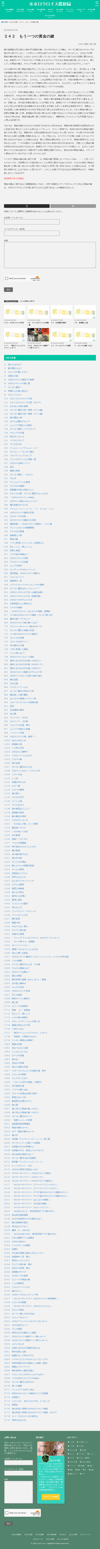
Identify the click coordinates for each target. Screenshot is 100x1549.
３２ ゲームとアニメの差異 (17, 482)
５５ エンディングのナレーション (20, 569)
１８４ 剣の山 (11, 1059)
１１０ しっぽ (11, 778)
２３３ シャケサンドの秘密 (17, 1245)
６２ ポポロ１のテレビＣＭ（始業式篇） (23, 596)
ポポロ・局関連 (84, 1458)
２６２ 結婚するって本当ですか (19, 1355)
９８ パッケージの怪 (14, 733)
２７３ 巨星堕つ (12, 1397)
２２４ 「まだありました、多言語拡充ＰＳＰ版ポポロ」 (30, 1211)
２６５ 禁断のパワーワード (17, 1367)
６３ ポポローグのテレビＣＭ (18, 600)
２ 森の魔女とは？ (13, 368)
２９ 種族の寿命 (12, 471)
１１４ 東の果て (12, 793)
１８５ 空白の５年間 (14, 1063)
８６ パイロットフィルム (16, 687)
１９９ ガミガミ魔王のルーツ (18, 1116)
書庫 (71, 1470)
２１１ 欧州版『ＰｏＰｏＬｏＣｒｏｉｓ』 (24, 1162)
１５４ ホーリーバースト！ (17, 945)
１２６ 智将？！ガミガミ (16, 839)
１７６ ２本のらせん (14, 1029)
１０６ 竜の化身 (12, 763)
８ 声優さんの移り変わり (16, 391)
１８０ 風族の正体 (13, 1044)
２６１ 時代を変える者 (15, 1351)
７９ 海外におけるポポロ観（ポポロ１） (23, 660)
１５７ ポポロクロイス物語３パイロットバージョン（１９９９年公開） (37, 957)
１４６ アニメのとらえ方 (16, 915)
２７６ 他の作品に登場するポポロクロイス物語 (26, 1408)
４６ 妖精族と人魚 (13, 535)
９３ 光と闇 (10, 714)
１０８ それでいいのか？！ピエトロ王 (22, 771)
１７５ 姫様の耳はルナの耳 (17, 1025)
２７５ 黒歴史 (11, 1405)
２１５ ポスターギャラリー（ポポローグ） (24, 1177)
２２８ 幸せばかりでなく (16, 1226)
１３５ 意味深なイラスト (16, 873)
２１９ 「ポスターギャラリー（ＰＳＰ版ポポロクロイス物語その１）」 (37, 1192)
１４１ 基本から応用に (15, 896)
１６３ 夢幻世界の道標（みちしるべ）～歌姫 (25, 979)
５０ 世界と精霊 (12, 550)
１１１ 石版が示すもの (15, 782)
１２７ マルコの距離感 (15, 843)
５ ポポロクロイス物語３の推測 (19, 379)
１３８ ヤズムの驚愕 (14, 884)
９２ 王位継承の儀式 (14, 710)
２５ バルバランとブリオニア (18, 455)
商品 (90, 1466)
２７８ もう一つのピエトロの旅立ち (21, 1416)
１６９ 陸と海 (11, 1002)
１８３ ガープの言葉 (14, 1055)
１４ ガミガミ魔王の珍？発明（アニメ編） (24, 414)
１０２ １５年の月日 (14, 748)
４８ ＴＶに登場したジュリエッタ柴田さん (24, 543)
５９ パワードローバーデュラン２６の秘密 (24, 585)
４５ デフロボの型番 (14, 531)
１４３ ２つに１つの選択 (16, 903)
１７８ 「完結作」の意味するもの (20, 1036)
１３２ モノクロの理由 (15, 862)
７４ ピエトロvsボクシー (16, 641)
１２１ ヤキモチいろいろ (16, 820)
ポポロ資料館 (86, 1462)
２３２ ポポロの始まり (15, 1241)
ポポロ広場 (13, 22)
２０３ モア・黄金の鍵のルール (19, 1131)
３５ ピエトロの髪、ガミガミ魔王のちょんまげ (26, 493)
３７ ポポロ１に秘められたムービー (21, 501)
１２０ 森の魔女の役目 (15, 816)
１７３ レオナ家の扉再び (16, 1017)
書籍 (78, 1470)
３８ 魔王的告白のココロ (16, 505)
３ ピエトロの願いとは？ (16, 372)
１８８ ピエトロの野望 (15, 1074)
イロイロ (82, 1454)
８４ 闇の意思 (11, 679)
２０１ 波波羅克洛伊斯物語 (17, 1124)
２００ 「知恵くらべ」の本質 (18, 1120)
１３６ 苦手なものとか (15, 877)
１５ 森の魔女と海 (13, 417)
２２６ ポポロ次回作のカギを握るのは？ (23, 1219)
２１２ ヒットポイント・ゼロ (18, 1165)
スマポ (72, 1458)
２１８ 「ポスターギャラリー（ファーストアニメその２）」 (32, 1188)
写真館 (82, 1466)
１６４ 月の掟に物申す (15, 983)
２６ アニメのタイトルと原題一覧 (20, 459)
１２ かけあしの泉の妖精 (16, 406)
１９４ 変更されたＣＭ (15, 1097)
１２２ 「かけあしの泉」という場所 (21, 824)
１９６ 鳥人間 (11, 1105)
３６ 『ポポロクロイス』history (19, 497)
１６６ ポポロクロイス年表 (17, 991)
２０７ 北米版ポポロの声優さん (19, 1146)
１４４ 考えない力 (13, 907)
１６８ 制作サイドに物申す (17, 998)
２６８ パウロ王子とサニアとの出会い (22, 1378)
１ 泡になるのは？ (13, 364)
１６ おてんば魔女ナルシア (17, 421)
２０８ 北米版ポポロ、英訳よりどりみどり (24, 1150)
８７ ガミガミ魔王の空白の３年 (19, 691)
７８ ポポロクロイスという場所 (19, 657)
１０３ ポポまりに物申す (16, 752)
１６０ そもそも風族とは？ (17, 968)
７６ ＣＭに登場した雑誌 (16, 649)
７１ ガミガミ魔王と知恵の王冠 (19, 630)
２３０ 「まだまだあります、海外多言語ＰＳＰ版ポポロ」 (31, 1234)
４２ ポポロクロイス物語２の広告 (20, 520)
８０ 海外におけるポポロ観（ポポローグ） (24, 664)
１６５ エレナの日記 (14, 987)
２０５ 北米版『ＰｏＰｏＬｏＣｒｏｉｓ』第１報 (27, 1139)
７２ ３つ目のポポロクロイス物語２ (21, 634)
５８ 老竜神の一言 (13, 581)
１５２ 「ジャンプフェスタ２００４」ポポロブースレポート (32, 938)
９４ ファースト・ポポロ (16, 717)
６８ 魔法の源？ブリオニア (17, 619)
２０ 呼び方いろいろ (14, 436)
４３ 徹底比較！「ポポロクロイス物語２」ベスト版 (28, 524)
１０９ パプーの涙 (13, 774)
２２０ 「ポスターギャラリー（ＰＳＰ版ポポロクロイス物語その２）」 (37, 1196)
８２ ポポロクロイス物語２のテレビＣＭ (23, 672)
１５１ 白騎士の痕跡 (14, 934)
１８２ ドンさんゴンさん (16, 1051)
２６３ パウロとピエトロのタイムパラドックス (26, 1359)
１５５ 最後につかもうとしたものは (21, 949)
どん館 (81, 1446)
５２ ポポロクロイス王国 (16, 558)
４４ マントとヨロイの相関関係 (19, 528)
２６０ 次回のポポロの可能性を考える (22, 1348)
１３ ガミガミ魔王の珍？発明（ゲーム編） (24, 410)
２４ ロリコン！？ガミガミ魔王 (19, 452)
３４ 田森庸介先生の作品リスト (19, 490)
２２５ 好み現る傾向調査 (16, 1215)
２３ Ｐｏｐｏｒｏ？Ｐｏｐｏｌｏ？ (21, 448)
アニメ (72, 1454)
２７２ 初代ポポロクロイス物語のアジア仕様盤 (26, 1393)
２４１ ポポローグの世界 (16, 1276)
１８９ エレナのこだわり (16, 1078)
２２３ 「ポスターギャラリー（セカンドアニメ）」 (28, 1207)
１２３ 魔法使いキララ (15, 828)
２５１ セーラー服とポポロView (19, 1314)
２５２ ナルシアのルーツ (16, 1317)
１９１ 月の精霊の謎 (14, 1086)
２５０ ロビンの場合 (14, 1310)
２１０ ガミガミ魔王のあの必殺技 (20, 1158)
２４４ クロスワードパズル (17, 1287)
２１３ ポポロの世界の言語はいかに (21, 1169)
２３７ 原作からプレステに (17, 1260)
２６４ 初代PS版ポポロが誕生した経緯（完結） (26, 1363)
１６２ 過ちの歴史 (13, 976)
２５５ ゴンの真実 (13, 1329)
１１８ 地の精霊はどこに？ (17, 808)
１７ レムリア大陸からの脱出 (18, 425)
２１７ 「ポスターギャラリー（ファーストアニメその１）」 (32, 1184)
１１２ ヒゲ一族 (12, 786)
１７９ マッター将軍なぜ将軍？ (19, 1040)
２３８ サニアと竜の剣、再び (18, 1264)
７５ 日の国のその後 (14, 645)
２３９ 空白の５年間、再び (17, 1268)
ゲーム (91, 1454)
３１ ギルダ (10, 478)
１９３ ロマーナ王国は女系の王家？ (21, 1093)
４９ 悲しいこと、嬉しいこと (18, 547)
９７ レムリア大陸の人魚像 (17, 729)
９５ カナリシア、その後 (16, 721)
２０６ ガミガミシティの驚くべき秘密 (22, 1143)
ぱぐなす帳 (73, 1450)
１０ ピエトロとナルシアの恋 (18, 398)
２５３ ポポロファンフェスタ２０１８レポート (26, 1321)
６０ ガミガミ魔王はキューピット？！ (22, 588)
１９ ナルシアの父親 (14, 433)
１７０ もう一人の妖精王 (16, 1006)
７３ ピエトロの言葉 (14, 638)
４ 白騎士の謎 (11, 376)
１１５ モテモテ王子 (14, 797)
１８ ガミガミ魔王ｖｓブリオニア (20, 429)
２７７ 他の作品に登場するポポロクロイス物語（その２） (31, 1412)
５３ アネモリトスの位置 (16, 562)
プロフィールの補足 (51, 1497)
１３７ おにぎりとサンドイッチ (19, 881)
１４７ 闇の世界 (12, 919)
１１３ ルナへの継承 (14, 790)
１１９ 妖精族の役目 (14, 812)
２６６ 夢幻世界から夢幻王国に (19, 1370)
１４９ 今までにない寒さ (16, 926)
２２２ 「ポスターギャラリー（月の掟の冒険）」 (27, 1203)
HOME (5, 22)
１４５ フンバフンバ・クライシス (20, 911)
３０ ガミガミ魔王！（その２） (19, 474)
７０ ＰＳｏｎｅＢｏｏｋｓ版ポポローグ (23, 626)
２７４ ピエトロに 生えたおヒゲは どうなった (27, 1401)
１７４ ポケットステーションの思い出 (22, 1021)
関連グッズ (73, 1474)
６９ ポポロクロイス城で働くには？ (21, 622)
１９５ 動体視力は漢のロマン (18, 1101)
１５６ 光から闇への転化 (16, 953)
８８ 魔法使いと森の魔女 (16, 695)
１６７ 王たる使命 (13, 995)
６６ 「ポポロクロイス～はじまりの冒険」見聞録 (27, 611)
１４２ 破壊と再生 (13, 900)
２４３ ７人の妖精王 (14, 1283)
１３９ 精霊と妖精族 (14, 888)
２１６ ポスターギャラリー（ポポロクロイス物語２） (29, 1181)
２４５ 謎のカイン (13, 1291)
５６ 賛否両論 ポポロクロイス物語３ (22, 573)
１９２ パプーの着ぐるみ (16, 1089)
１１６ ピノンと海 (13, 801)
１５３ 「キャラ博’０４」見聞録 (19, 941)
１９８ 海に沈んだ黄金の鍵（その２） (22, 1112)
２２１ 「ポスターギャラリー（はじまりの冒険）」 (28, 1200)
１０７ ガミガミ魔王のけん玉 (18, 767)
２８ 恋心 (9, 467)
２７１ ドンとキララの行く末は (19, 1389)
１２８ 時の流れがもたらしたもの (20, 846)
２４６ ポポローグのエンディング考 (21, 1295)
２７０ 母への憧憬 (13, 1386)
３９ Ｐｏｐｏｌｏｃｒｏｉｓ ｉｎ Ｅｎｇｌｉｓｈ (29, 509)
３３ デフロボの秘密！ (15, 486)
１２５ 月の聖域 (12, 835)
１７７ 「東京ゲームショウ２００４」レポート (26, 1033)
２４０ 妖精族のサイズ (15, 1272)
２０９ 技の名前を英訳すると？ (19, 1154)
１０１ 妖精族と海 (13, 744)
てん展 (72, 1446)
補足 (92, 1470)
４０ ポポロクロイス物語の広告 (19, 512)
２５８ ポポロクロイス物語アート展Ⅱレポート (26, 1340)
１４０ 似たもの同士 (14, 892)
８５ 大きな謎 (11, 683)
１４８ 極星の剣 (12, 922)
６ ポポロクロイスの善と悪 (17, 383)
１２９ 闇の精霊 (12, 850)
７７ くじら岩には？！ (15, 653)
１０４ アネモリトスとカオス (18, 755)
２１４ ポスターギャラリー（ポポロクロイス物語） (28, 1173)
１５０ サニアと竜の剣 (15, 930)
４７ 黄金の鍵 (11, 539)
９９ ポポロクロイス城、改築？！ (20, 736)
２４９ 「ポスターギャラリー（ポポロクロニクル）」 (29, 1306)
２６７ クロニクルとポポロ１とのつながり (24, 1374)
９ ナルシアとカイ (13, 395)
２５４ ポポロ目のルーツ (16, 1325)
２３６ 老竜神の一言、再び (17, 1257)
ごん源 (72, 1442)
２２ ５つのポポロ (13, 444)
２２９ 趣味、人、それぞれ (17, 1230)
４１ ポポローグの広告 (15, 516)
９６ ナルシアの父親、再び (17, 725)
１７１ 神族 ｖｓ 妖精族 (17, 1010)
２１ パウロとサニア (14, 440)
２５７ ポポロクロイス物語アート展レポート (25, 1336)
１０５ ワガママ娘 (13, 759)
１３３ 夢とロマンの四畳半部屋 (19, 865)
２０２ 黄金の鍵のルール (16, 1127)
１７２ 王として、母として (17, 1014)
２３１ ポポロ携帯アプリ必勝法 (19, 1238)
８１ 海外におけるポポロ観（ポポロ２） (23, 668)
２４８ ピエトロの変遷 (15, 1302)
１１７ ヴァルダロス (14, 805)
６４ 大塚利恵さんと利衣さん (18, 603)
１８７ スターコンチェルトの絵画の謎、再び (25, 1071)
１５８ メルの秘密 (13, 960)
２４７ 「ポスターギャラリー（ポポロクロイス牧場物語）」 (32, 1298)
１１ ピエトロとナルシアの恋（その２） (23, 402)
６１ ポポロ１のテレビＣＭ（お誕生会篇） (24, 592)
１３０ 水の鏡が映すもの (16, 854)
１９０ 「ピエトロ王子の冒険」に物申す (23, 1082)
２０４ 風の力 (11, 1135)
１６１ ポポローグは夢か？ (17, 972)
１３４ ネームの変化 (14, 869)
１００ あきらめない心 (15, 740)
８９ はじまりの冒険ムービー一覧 (20, 698)
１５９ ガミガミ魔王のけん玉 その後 (22, 964)
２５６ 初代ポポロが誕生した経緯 (20, 1332)
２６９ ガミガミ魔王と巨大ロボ (19, 1382)
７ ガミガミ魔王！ (13, 387)
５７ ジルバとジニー (14, 577)
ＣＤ (83, 1474)
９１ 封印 (9, 706)
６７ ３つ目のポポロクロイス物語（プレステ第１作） (29, 615)
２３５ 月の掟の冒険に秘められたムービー (24, 1253)
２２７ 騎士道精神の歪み (16, 1222)
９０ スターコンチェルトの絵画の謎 (21, 702)
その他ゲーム (83, 1442)
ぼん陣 (84, 1450)
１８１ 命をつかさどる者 (16, 1048)
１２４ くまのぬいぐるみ (16, 831)
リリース (73, 1466)
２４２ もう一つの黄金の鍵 (17, 1279)
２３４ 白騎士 (11, 1249)
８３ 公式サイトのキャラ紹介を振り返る (23, 676)
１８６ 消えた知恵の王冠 (16, 1067)
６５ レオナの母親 (13, 607)
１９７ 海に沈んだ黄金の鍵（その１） (22, 1108)
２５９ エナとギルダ (14, 1344)
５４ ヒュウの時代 (13, 565)
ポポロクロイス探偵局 (45, 1543)
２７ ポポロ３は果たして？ (17, 463)
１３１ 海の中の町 (13, 858)
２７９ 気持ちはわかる (15, 1420)
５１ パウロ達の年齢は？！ (17, 554)
